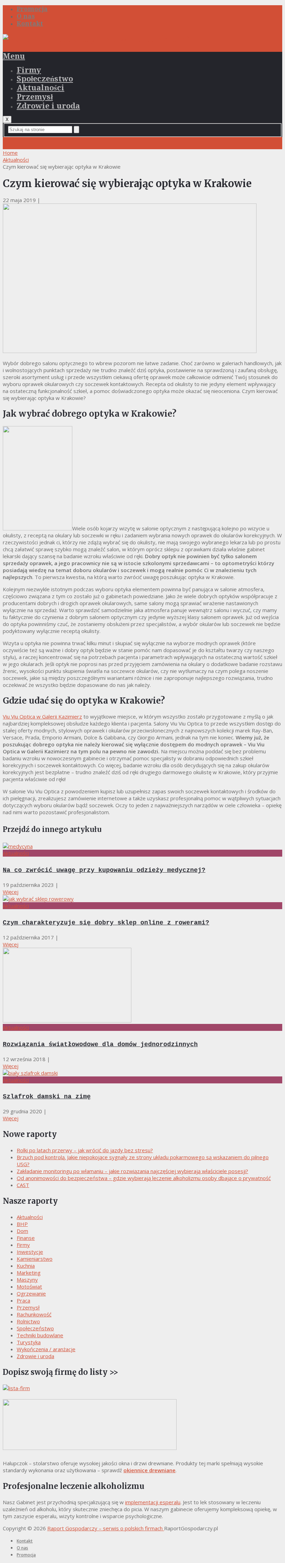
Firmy (29, 70)
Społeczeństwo (45, 78)
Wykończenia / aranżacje (46, 1349)
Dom (22, 1230)
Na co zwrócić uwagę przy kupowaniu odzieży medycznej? (104, 870)
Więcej (10, 891)
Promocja (32, 9)
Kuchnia (26, 1265)
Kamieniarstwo (34, 1258)
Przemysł (35, 97)
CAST (23, 1184)
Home (10, 152)
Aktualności (40, 87)
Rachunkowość (34, 1314)
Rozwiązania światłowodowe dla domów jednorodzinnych (100, 1044)
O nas (26, 16)
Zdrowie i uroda (48, 106)
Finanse (26, 1237)
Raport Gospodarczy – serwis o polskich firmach (105, 1528)
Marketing (29, 1272)
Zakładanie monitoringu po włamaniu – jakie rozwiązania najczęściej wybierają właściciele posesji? (132, 1171)
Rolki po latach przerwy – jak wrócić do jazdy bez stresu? (85, 1150)
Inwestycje (30, 1251)
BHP (22, 1223)
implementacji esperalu (152, 1502)
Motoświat (29, 1286)
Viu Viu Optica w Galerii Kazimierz (42, 716)
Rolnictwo (28, 1321)
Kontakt (30, 23)
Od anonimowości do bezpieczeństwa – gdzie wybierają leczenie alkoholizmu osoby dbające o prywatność (144, 1178)
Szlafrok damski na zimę (47, 1096)
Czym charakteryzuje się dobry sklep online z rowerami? (106, 922)
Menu (14, 56)
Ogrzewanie (31, 1293)
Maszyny (27, 1279)
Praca (23, 1300)
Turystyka (29, 1342)
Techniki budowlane (40, 1335)
